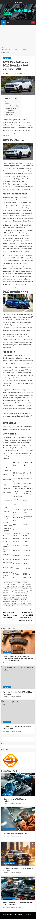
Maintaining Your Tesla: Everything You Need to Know (10, 614)
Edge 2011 (29, 589)
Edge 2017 (21, 591)
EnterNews (28, 914)
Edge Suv (5, 599)
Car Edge (28, 586)
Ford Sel (29, 601)
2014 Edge (29, 584)
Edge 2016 (14, 591)
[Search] (30, 22)
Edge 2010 (22, 589)
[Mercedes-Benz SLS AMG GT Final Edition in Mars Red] (18, 677)
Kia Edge (5, 605)
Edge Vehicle (22, 599)
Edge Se (5, 597)
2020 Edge (21, 586)
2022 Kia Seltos (9, 104)
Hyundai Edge (21, 603)
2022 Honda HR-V (10, 108)
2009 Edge (24, 582)
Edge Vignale (6, 601)
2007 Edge (9, 582)
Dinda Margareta (8, 73)
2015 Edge (6, 586)
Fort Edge (13, 603)
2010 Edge (6, 584)
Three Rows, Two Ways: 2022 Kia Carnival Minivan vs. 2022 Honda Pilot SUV (25, 615)
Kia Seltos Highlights (13, 106)
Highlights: (11, 110)
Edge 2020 (14, 593)
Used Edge (28, 605)
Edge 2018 (29, 591)
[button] (8, 22)
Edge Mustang (16, 595)
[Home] (4, 22)
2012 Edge (14, 584)
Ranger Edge (20, 605)
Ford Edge (7, 58)
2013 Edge (21, 584)
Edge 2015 (6, 591)
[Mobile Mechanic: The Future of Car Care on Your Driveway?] (18, 888)
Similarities (11, 112)
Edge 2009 (14, 589)
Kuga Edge (12, 605)
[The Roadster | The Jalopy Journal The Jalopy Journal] (18, 712)
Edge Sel (11, 597)
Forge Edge (6, 603)
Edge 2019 (6, 593)
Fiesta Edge (15, 601)
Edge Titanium (14, 599)
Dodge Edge (6, 589)
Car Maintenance (9, 828)
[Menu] (8, 22)
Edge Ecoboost (28, 593)
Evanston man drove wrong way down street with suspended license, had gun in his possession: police (18, 659)
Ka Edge (29, 603)
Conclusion (11, 114)
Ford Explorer (8, 794)
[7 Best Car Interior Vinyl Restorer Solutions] (18, 784)
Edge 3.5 (20, 593)
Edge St (25, 597)
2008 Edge (16, 582)
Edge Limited (6, 595)
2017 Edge (14, 586)
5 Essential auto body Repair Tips (15, 834)
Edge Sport (18, 597)
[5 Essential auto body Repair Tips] (18, 819)
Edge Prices (24, 595)
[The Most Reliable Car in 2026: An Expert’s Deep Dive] (18, 854)
